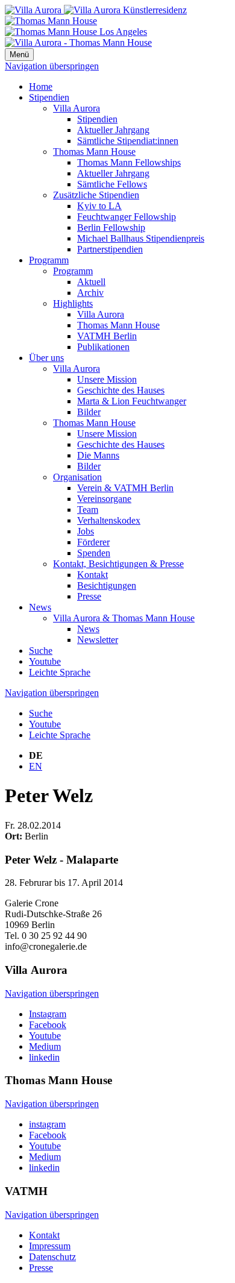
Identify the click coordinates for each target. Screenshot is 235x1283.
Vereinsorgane (104, 499)
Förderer (93, 542)
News (40, 607)
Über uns (46, 358)
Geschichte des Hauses (120, 390)
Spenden (93, 553)
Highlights (73, 303)
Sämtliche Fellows (112, 184)
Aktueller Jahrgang (113, 130)
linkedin (44, 1057)
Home (40, 86)
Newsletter (97, 640)
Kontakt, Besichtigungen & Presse (118, 564)
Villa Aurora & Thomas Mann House (124, 618)
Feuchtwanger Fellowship (126, 217)
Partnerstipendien (110, 249)
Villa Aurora (76, 108)
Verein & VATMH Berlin (125, 488)
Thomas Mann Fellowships (129, 162)
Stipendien (49, 97)
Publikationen (103, 347)
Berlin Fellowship (111, 227)
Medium (45, 1046)
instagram (47, 1124)
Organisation (77, 477)
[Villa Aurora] (96, 10)
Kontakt (92, 574)
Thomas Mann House (94, 151)
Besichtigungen (106, 585)
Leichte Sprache (59, 672)
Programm (49, 260)
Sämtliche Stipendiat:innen (127, 141)
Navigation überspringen (52, 66)
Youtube (45, 661)
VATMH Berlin (107, 336)
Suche (40, 650)
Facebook (47, 1025)
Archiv (90, 292)
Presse (89, 596)
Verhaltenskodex (108, 520)
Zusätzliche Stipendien (96, 195)
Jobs (85, 531)
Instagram (47, 1014)
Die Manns (98, 455)
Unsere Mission (107, 379)
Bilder (89, 412)
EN (35, 766)
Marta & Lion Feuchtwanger (131, 401)
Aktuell (91, 282)
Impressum (49, 1246)
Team (87, 509)
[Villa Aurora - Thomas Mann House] (78, 42)
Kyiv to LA (99, 206)
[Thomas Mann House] (76, 26)
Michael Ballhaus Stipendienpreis (140, 238)
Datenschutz (52, 1257)
